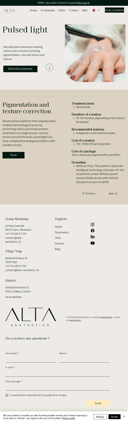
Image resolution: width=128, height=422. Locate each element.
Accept (114, 416)
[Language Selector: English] (95, 10)
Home (58, 226)
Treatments (62, 232)
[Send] (49, 69)
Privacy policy (68, 418)
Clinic (58, 237)
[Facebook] (92, 230)
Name (63, 353)
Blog (57, 249)
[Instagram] (92, 224)
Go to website (13, 296)
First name (12, 353)
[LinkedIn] (92, 237)
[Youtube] (92, 243)
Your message (14, 381)
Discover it (83, 2)
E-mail (10, 367)
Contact (59, 243)
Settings (100, 416)
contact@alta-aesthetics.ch (22, 270)
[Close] (124, 417)
